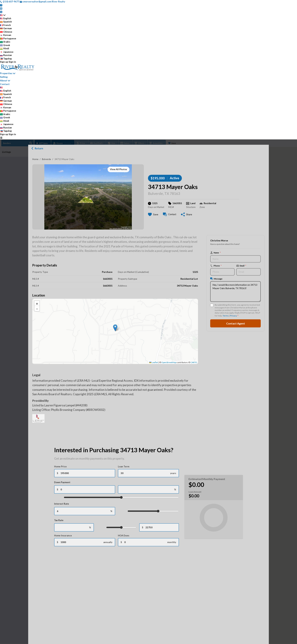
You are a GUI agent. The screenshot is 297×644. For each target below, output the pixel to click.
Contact (5, 84)
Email (243, 265)
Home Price (60, 466)
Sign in (12, 61)
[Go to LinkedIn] (1, 11)
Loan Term (123, 466)
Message (218, 278)
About (3, 80)
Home (35, 159)
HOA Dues (123, 535)
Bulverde (46, 159)
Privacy (233, 315)
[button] (115, 327)
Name (217, 252)
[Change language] (3, 15)
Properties (6, 73)
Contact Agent (235, 323)
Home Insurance (63, 535)
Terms (226, 315)
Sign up (4, 61)
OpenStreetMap (168, 362)
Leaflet (154, 362)
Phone (218, 265)
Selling (4, 76)
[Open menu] (1, 137)
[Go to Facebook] (1, 5)
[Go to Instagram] (1, 8)
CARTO (193, 362)
